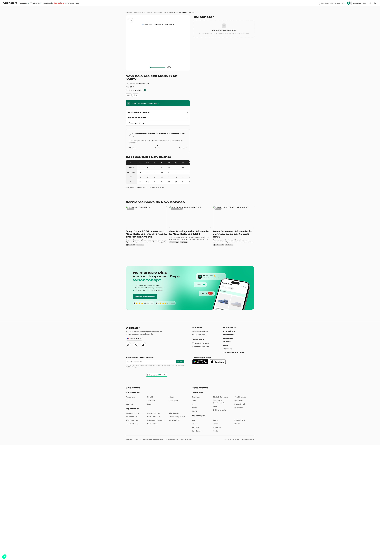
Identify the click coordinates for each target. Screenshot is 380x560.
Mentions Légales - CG (134, 440)
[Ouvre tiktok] (143, 344)
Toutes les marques (233, 352)
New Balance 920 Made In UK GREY (181, 12)
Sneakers (23, 3)
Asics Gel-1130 (174, 420)
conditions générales (176, 365)
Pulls (215, 406)
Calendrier (69, 3)
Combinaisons (240, 397)
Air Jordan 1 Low (132, 413)
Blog (77, 3)
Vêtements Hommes (200, 343)
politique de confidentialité (155, 365)
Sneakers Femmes (199, 335)
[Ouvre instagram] (128, 344)
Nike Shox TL (174, 413)
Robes (194, 411)
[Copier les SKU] (145, 90)
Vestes (194, 408)
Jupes (194, 404)
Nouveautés (48, 3)
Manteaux (238, 400)
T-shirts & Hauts (219, 410)
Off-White (151, 400)
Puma (215, 420)
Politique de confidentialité (153, 440)
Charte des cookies (171, 440)
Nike (193, 420)
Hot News (228, 338)
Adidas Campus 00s (177, 417)
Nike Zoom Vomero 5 (155, 420)
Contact (227, 349)
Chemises (196, 397)
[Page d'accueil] (10, 3)
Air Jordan (196, 427)
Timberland (130, 397)
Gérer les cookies (186, 440)
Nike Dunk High (132, 424)
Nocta (215, 431)
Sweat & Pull (239, 404)
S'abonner (180, 361)
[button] (4, 556)
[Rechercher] (348, 3)
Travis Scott (173, 400)
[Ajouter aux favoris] (130, 20)
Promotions (59, 3)
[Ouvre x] (135, 344)
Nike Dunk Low (132, 420)
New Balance (138, 12)
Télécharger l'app (359, 3)
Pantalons (238, 408)
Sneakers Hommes (200, 331)
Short (194, 400)
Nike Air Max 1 (152, 424)
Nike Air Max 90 (153, 413)
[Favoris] (370, 3)
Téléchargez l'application (145, 296)
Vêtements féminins (200, 347)
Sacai (149, 404)
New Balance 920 (160, 12)
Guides (227, 342)
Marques (129, 12)
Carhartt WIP (239, 420)
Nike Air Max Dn (153, 417)
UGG (127, 400)
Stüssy (171, 397)
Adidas (194, 424)
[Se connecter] (375, 3)
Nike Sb (150, 397)
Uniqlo (237, 424)
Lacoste (216, 424)
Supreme (129, 404)
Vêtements (34, 3)
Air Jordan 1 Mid (132, 417)
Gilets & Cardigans (220, 397)
